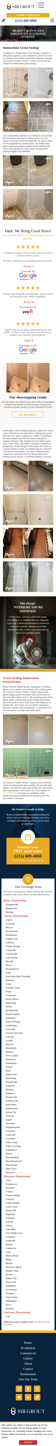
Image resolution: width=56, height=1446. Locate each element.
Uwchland (10, 1138)
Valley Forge (11, 1142)
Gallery (28, 1358)
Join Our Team (28, 1379)
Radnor (9, 1274)
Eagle (8, 972)
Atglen (9, 920)
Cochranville (11, 954)
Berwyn (9, 927)
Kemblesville (12, 1010)
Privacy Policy (32, 1428)
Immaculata (11, 1003)
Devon (9, 965)
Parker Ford (11, 1074)
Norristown (11, 1059)
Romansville (11, 1097)
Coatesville (11, 950)
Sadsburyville (12, 1101)
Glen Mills (10, 1229)
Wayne (9, 1153)
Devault (9, 961)
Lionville (10, 1037)
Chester (9, 1191)
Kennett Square (13, 1014)
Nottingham (11, 1063)
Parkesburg (11, 1078)
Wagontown (11, 1150)
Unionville (10, 1135)
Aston (8, 1180)
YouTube (19, 1397)
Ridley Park (11, 1278)
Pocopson (10, 1086)
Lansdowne (11, 1248)
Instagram (19, 1389)
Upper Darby (12, 1297)
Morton (9, 1263)
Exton (8, 984)
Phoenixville (11, 1082)
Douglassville (12, 904)
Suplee (9, 1119)
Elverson (10, 980)
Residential (28, 1348)
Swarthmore (11, 1289)
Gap (8, 1316)
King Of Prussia (13, 1021)
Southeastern (11, 1108)
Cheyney (10, 1199)
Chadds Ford (12, 939)
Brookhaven (11, 1184)
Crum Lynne (11, 1206)
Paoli (8, 1070)
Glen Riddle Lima (14, 1233)
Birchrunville (12, 931)
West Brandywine (14, 1161)
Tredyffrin (10, 1131)
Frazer (8, 991)
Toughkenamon (13, 1127)
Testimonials (28, 1374)
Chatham (10, 942)
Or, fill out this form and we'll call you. (28, 860)
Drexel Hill (11, 1210)
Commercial (28, 1353)
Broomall (10, 1188)
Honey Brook (12, 999)
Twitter (37, 1389)
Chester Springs (13, 946)
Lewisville (10, 1029)
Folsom (9, 1225)
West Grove (11, 1168)
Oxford (9, 1067)
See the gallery (28, 414)
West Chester (12, 1165)
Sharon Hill (11, 1282)
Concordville (12, 957)
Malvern (9, 1044)
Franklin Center (13, 988)
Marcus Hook (12, 1255)
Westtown (10, 1172)
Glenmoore (11, 995)
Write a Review (3, 20)
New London (12, 1055)
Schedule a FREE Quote (28, 15)
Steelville (10, 1116)
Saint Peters (11, 1104)
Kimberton (11, 1018)
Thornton (10, 1293)
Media (8, 1259)
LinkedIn (28, 1397)
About (28, 1363)
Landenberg (11, 1025)
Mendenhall (11, 1048)
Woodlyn (10, 1308)
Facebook (28, 1389)
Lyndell (9, 1040)
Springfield (11, 1286)
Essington (10, 1218)
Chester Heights (13, 1195)
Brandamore (11, 935)
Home (28, 1343)
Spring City (11, 1112)
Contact (28, 1369)
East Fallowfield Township (18, 976)
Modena (9, 1052)
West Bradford (12, 1157)
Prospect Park (12, 1271)
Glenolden (10, 1237)
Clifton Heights (13, 1203)
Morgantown (12, 908)
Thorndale (10, 1123)
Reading (9, 912)
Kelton (9, 1006)
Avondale (10, 923)
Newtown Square (14, 1267)
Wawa (8, 1304)
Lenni (8, 1252)
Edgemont (10, 1214)
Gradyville (10, 1240)
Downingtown (12, 969)
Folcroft (9, 1222)
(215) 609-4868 (26, 20)
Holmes (9, 1244)
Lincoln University (14, 1033)
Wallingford (11, 1301)
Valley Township (13, 1146)
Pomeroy (10, 1089)
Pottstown (10, 1093)
